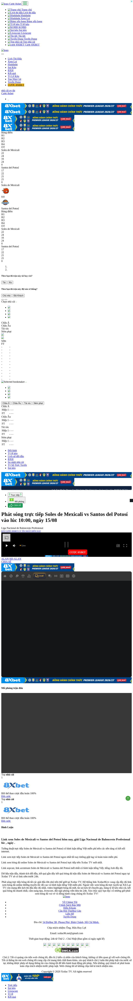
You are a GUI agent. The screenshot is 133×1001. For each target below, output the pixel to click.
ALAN (5, 558)
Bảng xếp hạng (34, 21)
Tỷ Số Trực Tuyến (17, 464)
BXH (10, 70)
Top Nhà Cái (14, 79)
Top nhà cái (28, 41)
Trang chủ (26, 9)
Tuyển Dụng (30, 38)
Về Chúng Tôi (69, 901)
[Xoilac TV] (4, 50)
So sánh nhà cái (16, 461)
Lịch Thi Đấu (15, 58)
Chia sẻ (17, 505)
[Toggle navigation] (25, 3)
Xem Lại (25, 18)
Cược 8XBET (32, 44)
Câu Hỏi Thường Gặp (69, 910)
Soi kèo (22, 30)
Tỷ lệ (10, 993)
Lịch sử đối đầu (16, 455)
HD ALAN (15, 558)
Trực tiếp (12, 984)
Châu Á (6, 402)
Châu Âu (17, 402)
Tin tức (22, 36)
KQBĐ (22, 27)
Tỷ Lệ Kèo (13, 76)
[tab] (15, 494)
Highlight (25, 15)
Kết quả (12, 73)
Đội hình (12, 449)
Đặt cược (6, 795)
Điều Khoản (69, 907)
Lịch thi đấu (29, 12)
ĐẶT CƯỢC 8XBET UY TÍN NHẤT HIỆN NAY (21, 530)
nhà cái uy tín (8, 90)
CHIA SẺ (6, 561)
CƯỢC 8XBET (16, 85)
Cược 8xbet (15, 3)
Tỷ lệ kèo (13, 452)
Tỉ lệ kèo (24, 24)
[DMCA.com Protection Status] (66, 951)
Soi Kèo (12, 67)
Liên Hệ (70, 913)
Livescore (25, 33)
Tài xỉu (27, 402)
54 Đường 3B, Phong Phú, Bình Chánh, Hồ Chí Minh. (71, 921)
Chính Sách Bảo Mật (70, 904)
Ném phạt (38, 402)
